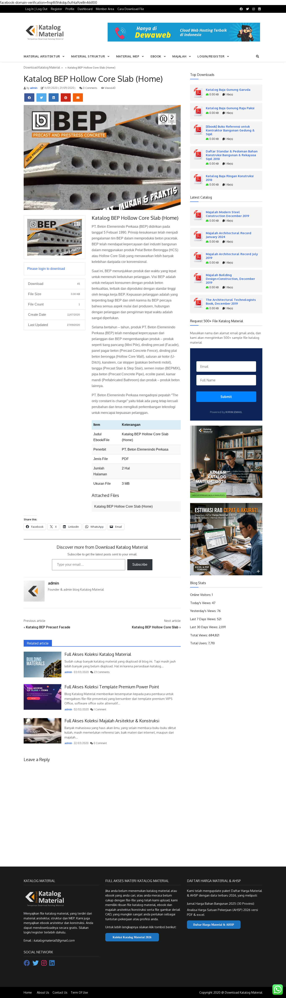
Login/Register (210, 56)
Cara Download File (130, 9)
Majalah (179, 56)
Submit (226, 397)
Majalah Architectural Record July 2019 (232, 256)
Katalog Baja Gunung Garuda (228, 89)
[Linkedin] (52, 964)
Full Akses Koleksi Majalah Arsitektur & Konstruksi (111, 720)
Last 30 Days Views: (204, 627)
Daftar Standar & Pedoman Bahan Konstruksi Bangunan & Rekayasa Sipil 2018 (232, 155)
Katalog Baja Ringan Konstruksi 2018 (230, 178)
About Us (43, 992)
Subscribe (139, 564)
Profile (70, 9)
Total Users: (199, 643)
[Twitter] (36, 964)
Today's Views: (201, 603)
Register (56, 9)
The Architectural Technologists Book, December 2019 (231, 301)
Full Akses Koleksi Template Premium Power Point (111, 686)
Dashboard (85, 9)
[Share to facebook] (29, 97)
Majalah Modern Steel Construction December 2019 (227, 214)
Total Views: (199, 635)
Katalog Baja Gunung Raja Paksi (230, 108)
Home (28, 992)
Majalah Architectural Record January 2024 (228, 235)
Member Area (105, 9)
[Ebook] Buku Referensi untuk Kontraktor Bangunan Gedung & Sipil (230, 130)
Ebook (156, 56)
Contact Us (60, 992)
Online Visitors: (201, 595)
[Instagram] (44, 964)
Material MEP (127, 56)
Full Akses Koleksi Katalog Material (97, 654)
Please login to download (46, 268)
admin (33, 88)
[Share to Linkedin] (54, 97)
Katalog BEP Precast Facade (48, 627)
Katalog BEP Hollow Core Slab (155, 627)
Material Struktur (88, 56)
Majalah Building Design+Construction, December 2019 (230, 278)
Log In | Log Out (36, 9)
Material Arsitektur (42, 56)
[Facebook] (27, 964)
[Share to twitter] (41, 97)
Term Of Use (79, 992)
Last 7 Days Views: (203, 619)
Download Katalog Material (42, 67)
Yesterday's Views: (203, 611)
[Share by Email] (78, 97)
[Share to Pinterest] (66, 97)
